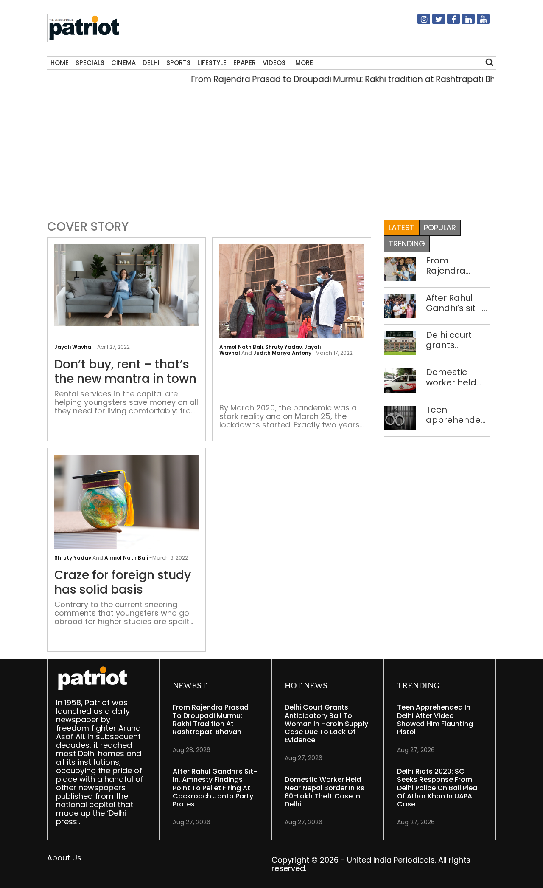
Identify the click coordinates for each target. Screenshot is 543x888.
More (304, 62)
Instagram (418, 22)
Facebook (448, 22)
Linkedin (463, 22)
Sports (178, 62)
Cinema (123, 62)
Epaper (244, 62)
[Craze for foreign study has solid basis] (126, 503)
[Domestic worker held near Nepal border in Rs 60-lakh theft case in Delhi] (400, 380)
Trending (407, 243)
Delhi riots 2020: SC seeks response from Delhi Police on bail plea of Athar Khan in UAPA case (437, 787)
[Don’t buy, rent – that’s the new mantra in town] (126, 284)
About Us (64, 857)
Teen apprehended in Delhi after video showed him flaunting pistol (456, 414)
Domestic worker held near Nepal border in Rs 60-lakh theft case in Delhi (454, 377)
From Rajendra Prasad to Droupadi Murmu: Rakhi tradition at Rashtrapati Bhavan (340, 79)
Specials (90, 62)
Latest (401, 227)
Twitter (433, 22)
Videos (274, 62)
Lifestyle (212, 62)
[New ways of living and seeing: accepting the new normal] (291, 292)
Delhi (151, 62)
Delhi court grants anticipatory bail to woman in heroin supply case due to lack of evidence (456, 340)
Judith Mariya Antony (282, 352)
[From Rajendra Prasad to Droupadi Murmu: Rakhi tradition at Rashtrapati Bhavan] (400, 268)
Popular (440, 227)
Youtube (478, 22)
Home (59, 62)
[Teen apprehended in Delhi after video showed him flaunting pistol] (400, 417)
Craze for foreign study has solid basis (122, 582)
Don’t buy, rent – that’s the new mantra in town (125, 371)
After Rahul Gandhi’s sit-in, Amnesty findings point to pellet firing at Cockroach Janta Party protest (457, 303)
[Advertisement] (271, 154)
